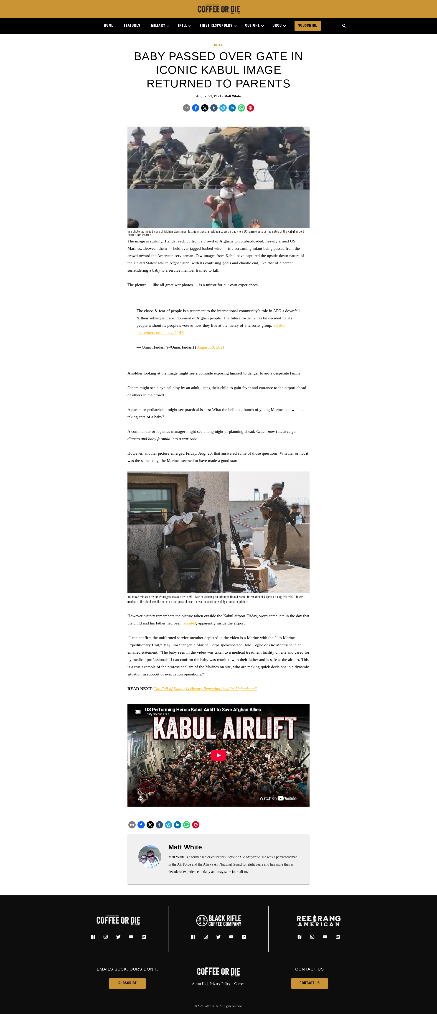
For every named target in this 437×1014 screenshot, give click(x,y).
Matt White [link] (232, 96)
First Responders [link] (216, 26)
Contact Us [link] (310, 983)
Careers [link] (239, 984)
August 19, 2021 (210, 347)
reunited (189, 623)
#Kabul (279, 325)
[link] (218, 10)
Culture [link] (252, 26)
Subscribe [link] (307, 26)
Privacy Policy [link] (220, 984)
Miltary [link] (158, 26)
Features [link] (132, 26)
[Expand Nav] (166, 26)
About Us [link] (199, 984)
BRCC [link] (277, 26)
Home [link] (108, 26)
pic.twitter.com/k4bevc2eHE (160, 332)
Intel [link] (182, 26)
